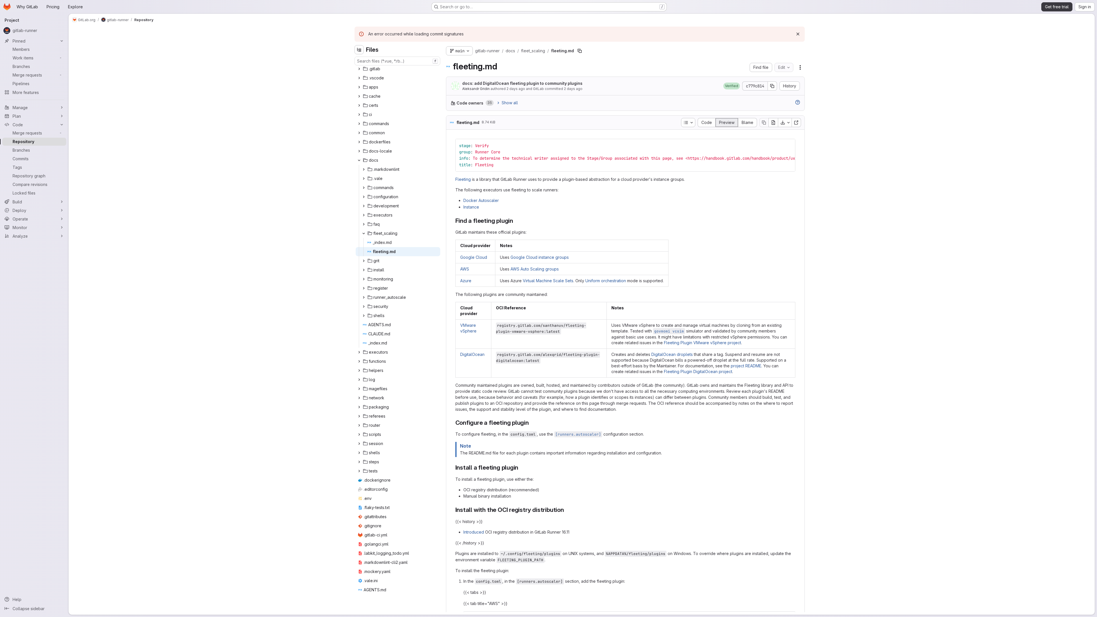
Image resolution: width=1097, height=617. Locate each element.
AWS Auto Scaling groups (535, 269)
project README (746, 365)
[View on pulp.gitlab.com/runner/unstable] (796, 122)
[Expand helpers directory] (359, 370)
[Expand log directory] (359, 379)
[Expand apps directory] (359, 87)
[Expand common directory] (359, 132)
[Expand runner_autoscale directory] (363, 297)
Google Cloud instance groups (540, 257)
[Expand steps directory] (359, 461)
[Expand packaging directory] (359, 407)
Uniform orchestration (605, 280)
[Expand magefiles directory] (359, 388)
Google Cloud (473, 257)
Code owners (470, 103)
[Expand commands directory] (359, 123)
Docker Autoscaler (481, 200)
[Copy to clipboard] (788, 145)
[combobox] (397, 61)
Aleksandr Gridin (476, 89)
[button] (731, 86)
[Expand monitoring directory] (363, 279)
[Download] (785, 122)
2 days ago (516, 89)
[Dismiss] (797, 34)
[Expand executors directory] (363, 215)
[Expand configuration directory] (363, 196)
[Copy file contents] (763, 122)
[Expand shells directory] (363, 315)
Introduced (473, 532)
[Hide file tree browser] (359, 49)
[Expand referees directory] (359, 416)
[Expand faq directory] (363, 224)
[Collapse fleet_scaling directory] (363, 233)
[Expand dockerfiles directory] (359, 142)
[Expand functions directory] (359, 361)
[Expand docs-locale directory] (359, 151)
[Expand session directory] (359, 443)
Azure (465, 280)
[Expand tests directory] (359, 471)
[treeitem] (398, 68)
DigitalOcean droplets (672, 354)
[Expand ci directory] (359, 114)
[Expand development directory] (363, 206)
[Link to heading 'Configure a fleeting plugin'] (532, 422)
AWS (464, 269)
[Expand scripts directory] (359, 434)
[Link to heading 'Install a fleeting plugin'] (521, 467)
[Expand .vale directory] (363, 178)
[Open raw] (773, 122)
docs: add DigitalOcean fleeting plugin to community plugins (522, 83)
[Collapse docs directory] (359, 160)
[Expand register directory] (363, 288)
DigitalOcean (472, 354)
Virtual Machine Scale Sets (548, 280)
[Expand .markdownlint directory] (363, 169)
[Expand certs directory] (359, 105)
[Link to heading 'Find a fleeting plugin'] (516, 220)
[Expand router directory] (359, 425)
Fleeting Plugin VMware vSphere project (702, 342)
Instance (471, 207)
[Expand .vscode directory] (359, 78)
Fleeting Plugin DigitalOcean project (698, 371)
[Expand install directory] (363, 270)
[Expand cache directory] (359, 96)
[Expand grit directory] (363, 260)
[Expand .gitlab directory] (359, 68)
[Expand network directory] (359, 397)
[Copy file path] (579, 50)
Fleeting (463, 179)
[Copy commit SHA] (772, 86)
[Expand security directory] (363, 306)
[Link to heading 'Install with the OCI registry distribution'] (567, 509)
